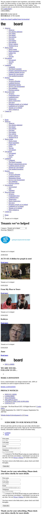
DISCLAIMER (9, 364)
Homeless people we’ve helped (18, 104)
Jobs (10, 188)
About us (7, 28)
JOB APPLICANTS (11, 399)
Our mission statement (15, 32)
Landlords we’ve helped (16, 106)
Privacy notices (13, 44)
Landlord (7, 433)
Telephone (5, 450)
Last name (5, 442)
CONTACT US (10, 403)
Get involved (25, 19)
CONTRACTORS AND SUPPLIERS (17, 401)
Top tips (11, 56)
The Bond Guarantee (15, 69)
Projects (7, 77)
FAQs (10, 54)
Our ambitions (13, 88)
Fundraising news (14, 95)
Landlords (8, 65)
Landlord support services (17, 72)
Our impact (12, 35)
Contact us (8, 111)
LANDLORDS (9, 396)
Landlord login (16, 19)
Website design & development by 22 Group (14, 415)
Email (4, 446)
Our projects (12, 37)
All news (11, 93)
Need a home (9, 47)
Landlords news (13, 97)
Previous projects (14, 90)
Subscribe (6, 466)
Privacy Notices (18, 457)
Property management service (18, 70)
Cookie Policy (7, 9)
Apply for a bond (6, 19)
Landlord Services (14, 83)
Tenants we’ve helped (15, 108)
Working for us (13, 46)
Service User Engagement (17, 86)
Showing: (4, 230)
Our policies (12, 42)
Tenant (7, 434)
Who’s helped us (14, 109)
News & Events (9, 92)
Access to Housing (14, 81)
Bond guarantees (14, 51)
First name (5, 438)
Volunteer (12, 190)
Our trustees (12, 40)
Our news (12, 102)
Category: (4, 228)
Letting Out (12, 53)
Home (6, 120)
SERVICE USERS (11, 394)
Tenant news (12, 99)
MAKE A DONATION (8, 387)
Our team (11, 39)
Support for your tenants (16, 74)
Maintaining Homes (15, 85)
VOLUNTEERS (10, 398)
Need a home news (14, 100)
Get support (8, 58)
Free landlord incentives (16, 76)
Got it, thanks (5, 10)
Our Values (12, 33)
